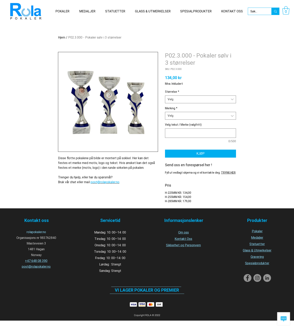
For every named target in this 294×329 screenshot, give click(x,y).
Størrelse (172, 91)
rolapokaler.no (36, 232)
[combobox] (200, 99)
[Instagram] (257, 278)
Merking (171, 108)
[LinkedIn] (267, 278)
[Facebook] (247, 278)
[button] (285, 10)
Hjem (61, 37)
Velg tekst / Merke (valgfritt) (183, 124)
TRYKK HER (228, 172)
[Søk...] (275, 11)
